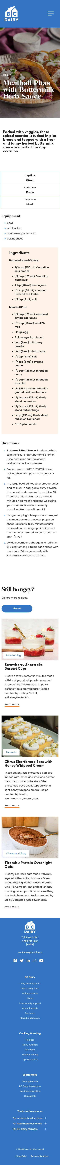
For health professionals (27, 1123)
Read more (12, 704)
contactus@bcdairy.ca (30, 952)
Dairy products (30, 993)
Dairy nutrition (30, 1044)
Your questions (30, 1081)
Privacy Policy (21, 1156)
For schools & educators (27, 1118)
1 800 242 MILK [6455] (30, 943)
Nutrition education (30, 1091)
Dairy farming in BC (30, 983)
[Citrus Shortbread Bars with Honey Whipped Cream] (30, 755)
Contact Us (30, 1096)
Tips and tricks (30, 1059)
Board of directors (30, 1018)
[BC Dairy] (11, 13)
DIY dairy (30, 1049)
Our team (30, 1013)
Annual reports (30, 1008)
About (30, 998)
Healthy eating (30, 1054)
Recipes (30, 1039)
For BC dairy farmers (25, 1129)
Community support (30, 1003)
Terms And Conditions (39, 1156)
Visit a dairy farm (30, 988)
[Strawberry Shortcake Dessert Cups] (30, 658)
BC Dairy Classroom (30, 1086)
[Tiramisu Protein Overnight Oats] (30, 856)
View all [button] (17, 608)
